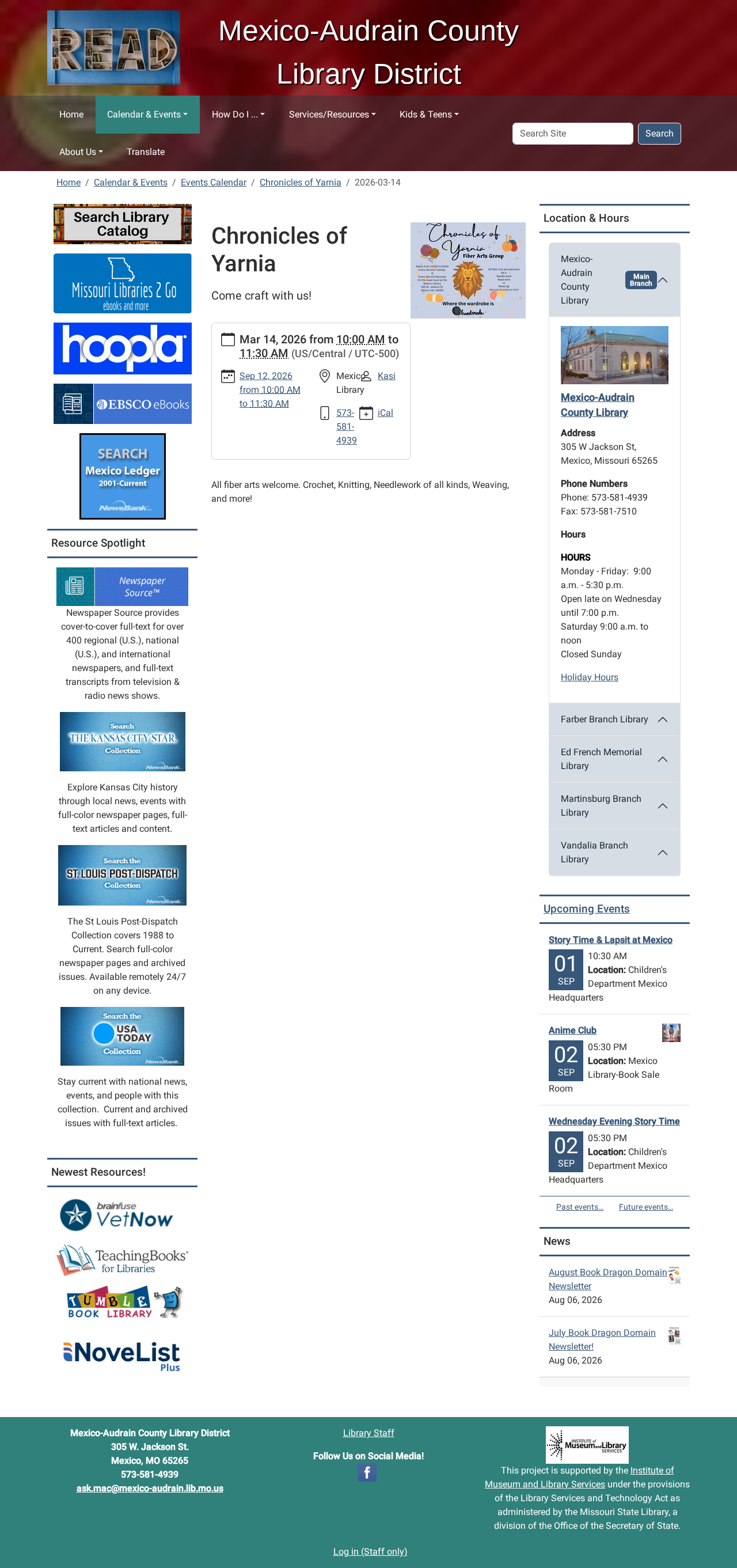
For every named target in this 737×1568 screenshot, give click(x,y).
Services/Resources (329, 114)
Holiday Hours (589, 677)
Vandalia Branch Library (594, 852)
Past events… (579, 1206)
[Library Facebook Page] (367, 1471)
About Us (77, 151)
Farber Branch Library (604, 719)
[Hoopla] (123, 347)
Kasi (387, 375)
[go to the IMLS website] (587, 1445)
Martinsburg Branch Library (601, 805)
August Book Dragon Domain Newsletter (608, 1279)
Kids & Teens (426, 114)
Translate (146, 151)
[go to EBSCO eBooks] (123, 402)
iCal (385, 412)
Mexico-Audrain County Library (606, 279)
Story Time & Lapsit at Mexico (611, 939)
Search (659, 133)
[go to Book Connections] (122, 1258)
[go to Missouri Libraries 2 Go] (123, 282)
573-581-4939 (346, 426)
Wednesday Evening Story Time (614, 1121)
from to (270, 389)
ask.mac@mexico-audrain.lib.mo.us (150, 1488)
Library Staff (368, 1432)
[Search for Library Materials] (123, 223)
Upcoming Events (587, 908)
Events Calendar (213, 182)
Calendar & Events (144, 114)
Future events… (646, 1206)
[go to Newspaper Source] (122, 586)
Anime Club (573, 1030)
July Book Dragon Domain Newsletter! (602, 1339)
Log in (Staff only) (370, 1551)
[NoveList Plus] (122, 1350)
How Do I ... (235, 114)
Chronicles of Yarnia (300, 182)
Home (71, 114)
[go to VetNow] (122, 1214)
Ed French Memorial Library (601, 759)
